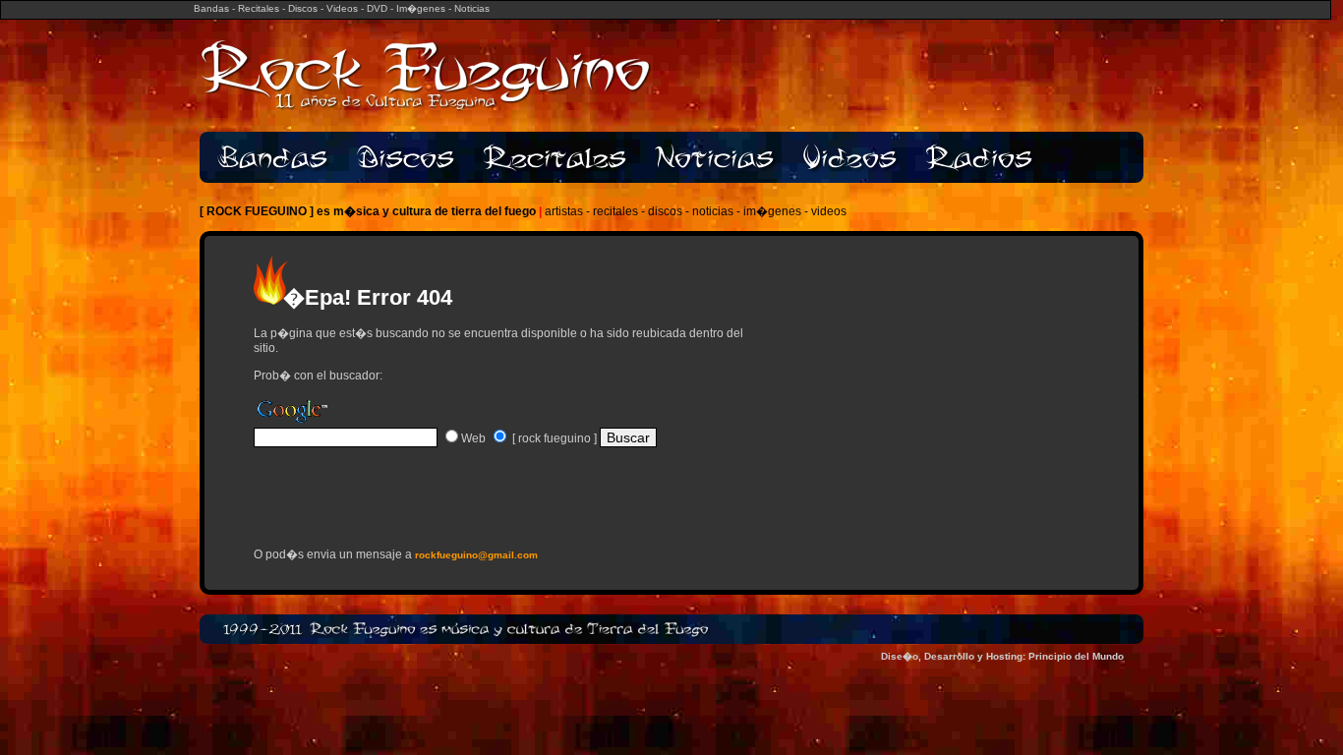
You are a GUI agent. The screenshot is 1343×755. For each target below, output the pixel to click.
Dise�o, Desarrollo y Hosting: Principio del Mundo (1002, 656)
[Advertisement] (484, 504)
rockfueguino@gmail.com (476, 555)
